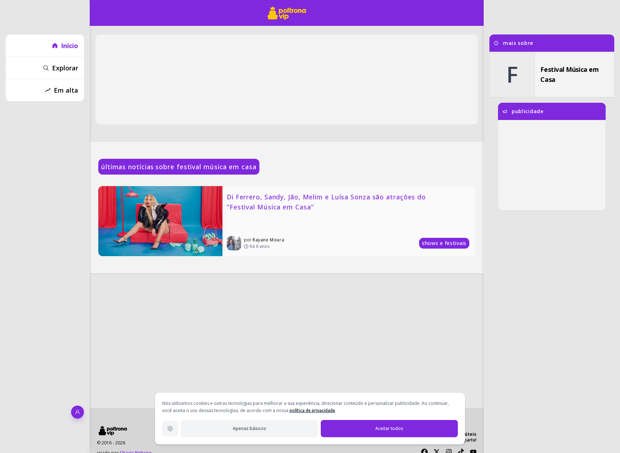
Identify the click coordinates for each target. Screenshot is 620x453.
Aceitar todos (389, 428)
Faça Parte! (465, 440)
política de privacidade (312, 410)
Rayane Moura (268, 240)
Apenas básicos (249, 428)
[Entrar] (77, 412)
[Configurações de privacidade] (170, 428)
